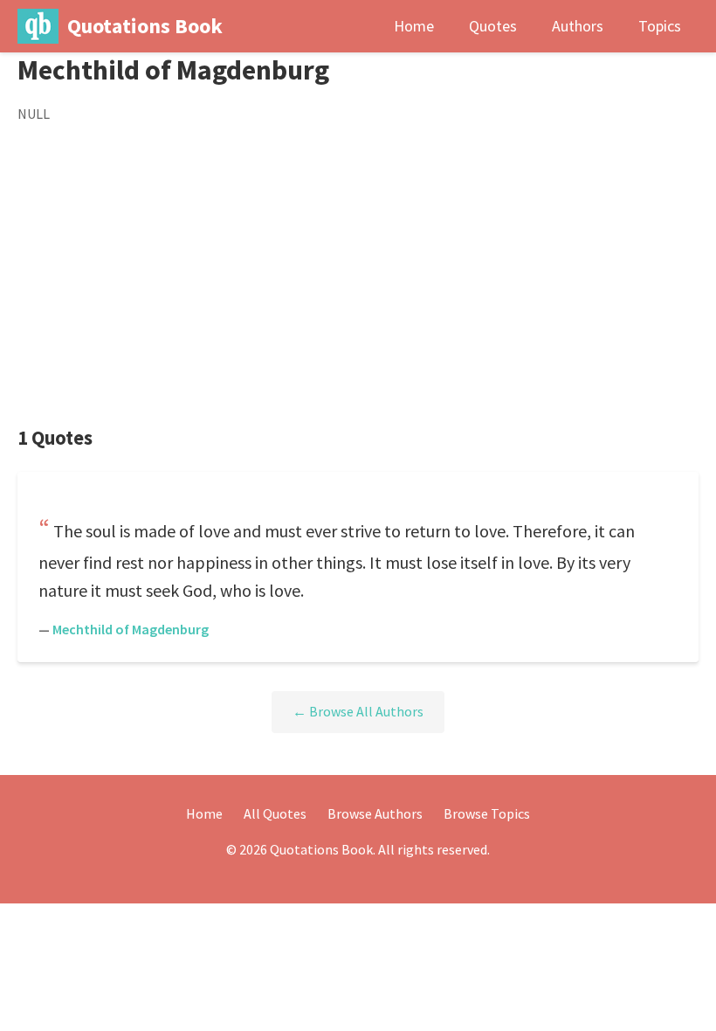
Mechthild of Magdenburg (130, 629)
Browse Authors (375, 813)
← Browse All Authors (358, 711)
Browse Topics (487, 813)
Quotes (493, 26)
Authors (577, 26)
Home (414, 26)
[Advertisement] (358, 275)
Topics (659, 26)
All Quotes (275, 813)
